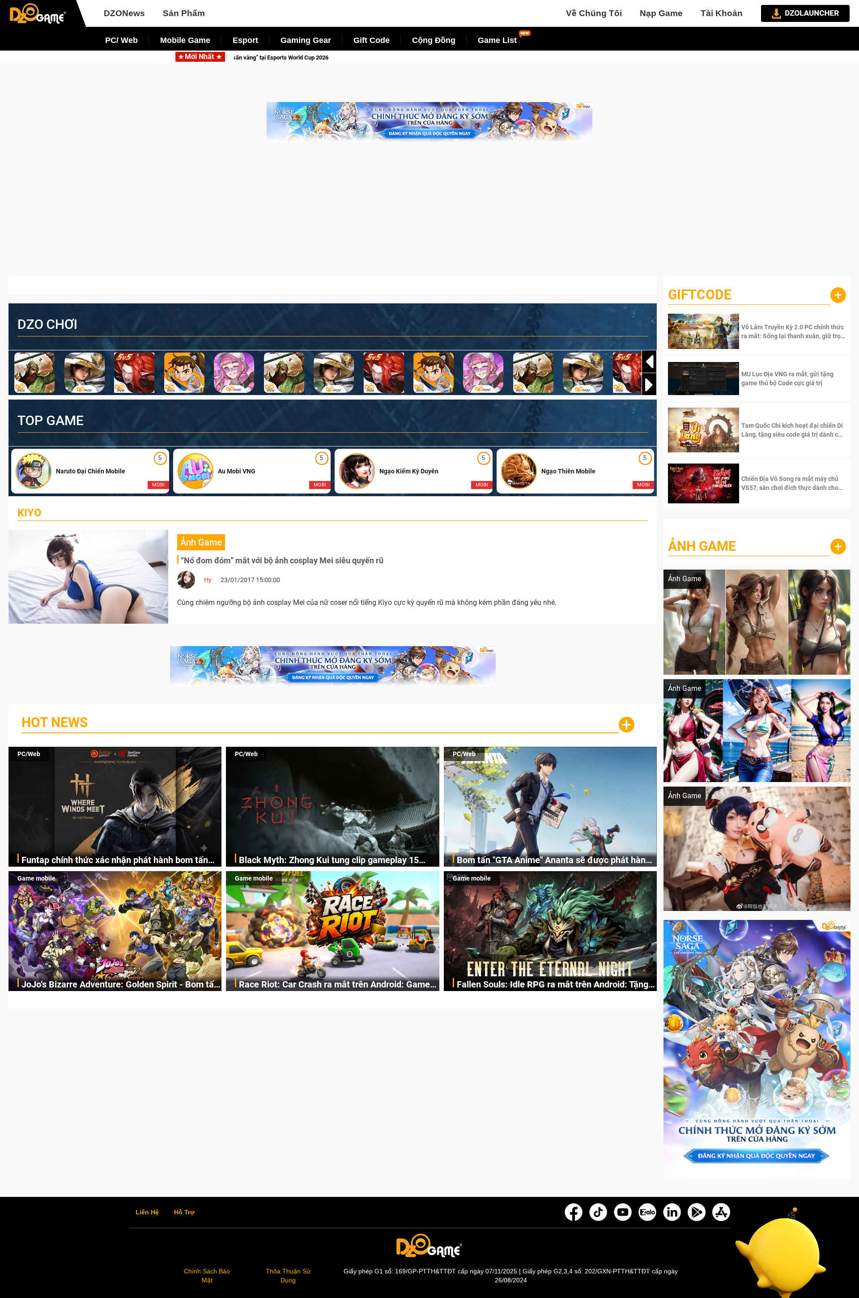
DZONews (124, 13)
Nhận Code (792, 331)
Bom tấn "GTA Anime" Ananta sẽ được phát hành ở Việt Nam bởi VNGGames (554, 861)
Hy (208, 579)
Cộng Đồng (433, 40)
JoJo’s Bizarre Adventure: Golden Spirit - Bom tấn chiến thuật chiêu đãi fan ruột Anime (120, 985)
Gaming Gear (306, 40)
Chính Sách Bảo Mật (207, 1276)
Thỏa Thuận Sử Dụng (288, 1276)
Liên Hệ (147, 1213)
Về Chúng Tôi (594, 13)
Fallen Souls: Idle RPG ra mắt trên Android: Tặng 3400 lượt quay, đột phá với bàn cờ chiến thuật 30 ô (555, 985)
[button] (649, 385)
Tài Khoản (722, 13)
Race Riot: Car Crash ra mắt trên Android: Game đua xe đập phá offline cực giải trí (334, 985)
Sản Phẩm (184, 13)
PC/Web (28, 754)
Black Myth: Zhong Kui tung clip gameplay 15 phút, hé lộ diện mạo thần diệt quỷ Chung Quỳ (476, 57)
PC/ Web (121, 40)
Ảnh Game (702, 546)
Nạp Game (661, 13)
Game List (497, 40)
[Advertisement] (429, 214)
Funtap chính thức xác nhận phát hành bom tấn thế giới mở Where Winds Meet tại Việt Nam (114, 861)
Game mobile (36, 878)
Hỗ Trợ (184, 1213)
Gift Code (371, 40)
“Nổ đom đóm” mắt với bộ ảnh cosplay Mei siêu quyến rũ (282, 560)
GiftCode (699, 294)
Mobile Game (185, 40)
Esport (245, 40)
